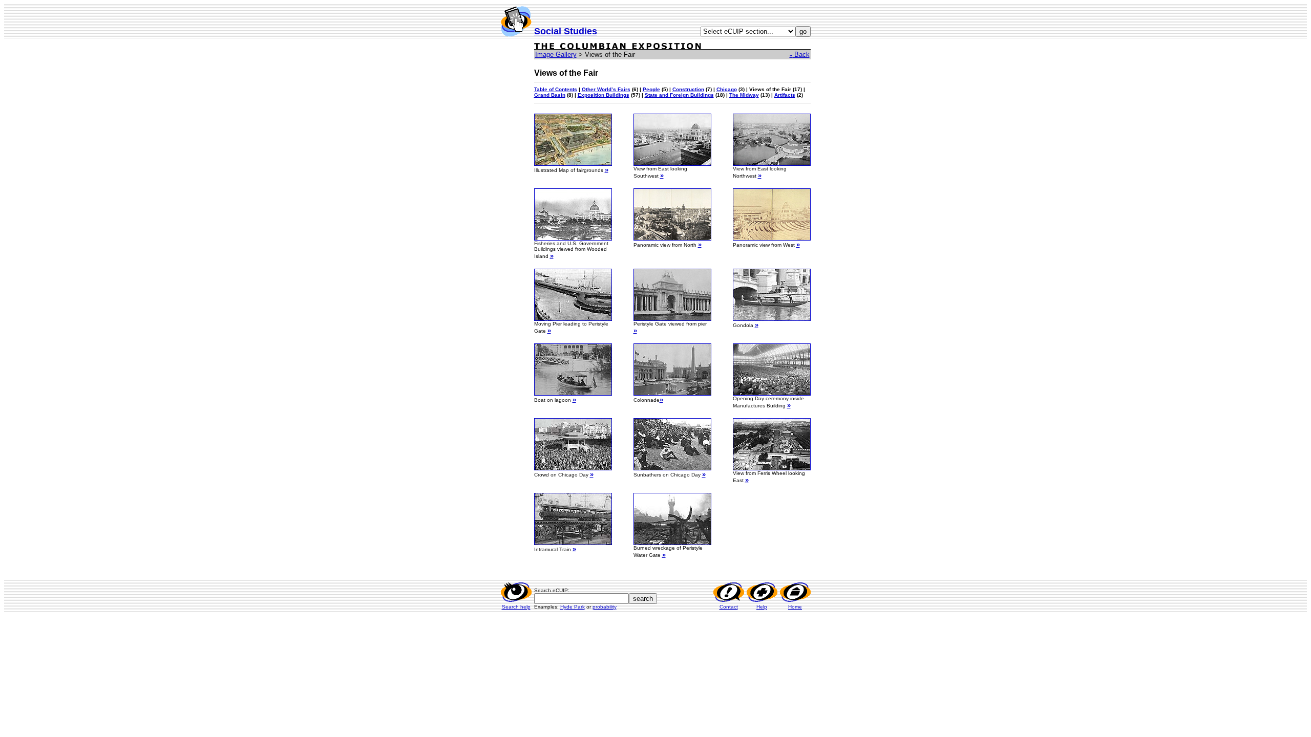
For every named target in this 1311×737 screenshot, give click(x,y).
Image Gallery (556, 54)
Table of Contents (555, 89)
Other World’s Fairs (606, 89)
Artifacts (784, 95)
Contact (729, 607)
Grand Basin (549, 95)
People (651, 89)
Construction (688, 89)
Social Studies (565, 31)
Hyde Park (572, 607)
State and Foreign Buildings (679, 95)
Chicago (726, 89)
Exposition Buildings (603, 95)
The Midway (744, 95)
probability (605, 607)
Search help (516, 607)
